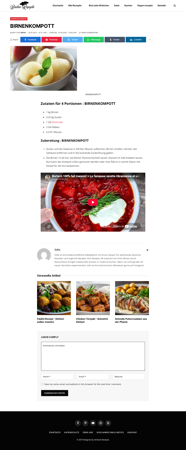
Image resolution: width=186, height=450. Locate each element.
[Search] (174, 5)
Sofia (23, 32)
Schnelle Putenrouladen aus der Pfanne (131, 320)
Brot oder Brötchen (99, 5)
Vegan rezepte (145, 5)
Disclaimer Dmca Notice (110, 432)
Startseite (58, 5)
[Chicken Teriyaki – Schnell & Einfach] (93, 298)
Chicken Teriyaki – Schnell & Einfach (92, 320)
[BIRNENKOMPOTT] (43, 90)
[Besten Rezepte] (22, 5)
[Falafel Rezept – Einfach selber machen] (54, 298)
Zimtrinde (57, 122)
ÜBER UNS (88, 432)
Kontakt (162, 5)
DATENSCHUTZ (71, 432)
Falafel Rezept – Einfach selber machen (50, 320)
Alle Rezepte (75, 5)
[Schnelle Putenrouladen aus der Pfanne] (132, 298)
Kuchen (128, 5)
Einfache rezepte (18, 19)
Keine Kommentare (90, 32)
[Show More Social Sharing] (150, 39)
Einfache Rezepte (101, 439)
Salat (116, 5)
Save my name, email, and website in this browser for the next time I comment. (82, 384)
